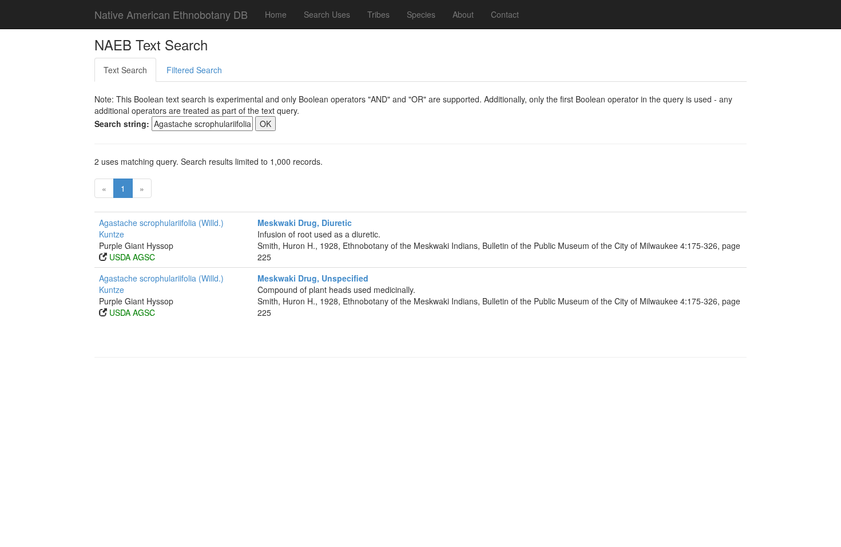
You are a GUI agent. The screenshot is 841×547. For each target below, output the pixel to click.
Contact (505, 14)
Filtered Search (194, 70)
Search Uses (327, 14)
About (463, 14)
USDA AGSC (132, 257)
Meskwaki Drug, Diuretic (304, 222)
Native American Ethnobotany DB (171, 14)
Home (276, 14)
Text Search (125, 70)
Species (421, 14)
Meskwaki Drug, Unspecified (312, 278)
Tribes (378, 14)
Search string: (121, 123)
